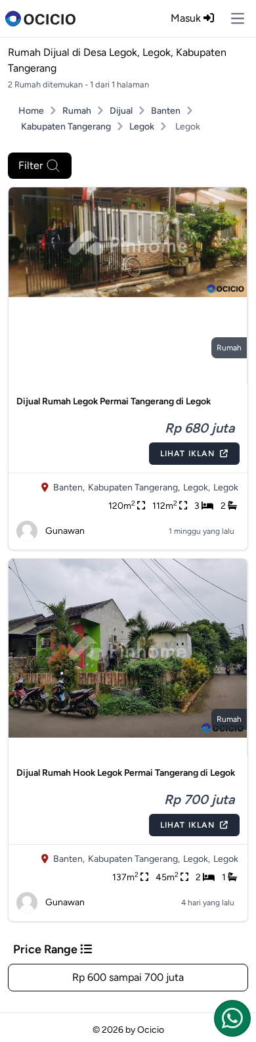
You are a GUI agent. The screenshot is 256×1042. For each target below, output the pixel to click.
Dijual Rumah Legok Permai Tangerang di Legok (113, 401)
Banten (166, 110)
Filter (30, 165)
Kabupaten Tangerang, (134, 487)
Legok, (196, 487)
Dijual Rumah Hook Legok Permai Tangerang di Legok (125, 772)
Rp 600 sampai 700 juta (128, 977)
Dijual (121, 110)
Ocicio (150, 1029)
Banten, (69, 487)
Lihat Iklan (187, 453)
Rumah (76, 110)
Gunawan (65, 530)
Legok (141, 126)
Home (31, 110)
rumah (229, 347)
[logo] (40, 18)
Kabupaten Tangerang (66, 126)
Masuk (187, 18)
